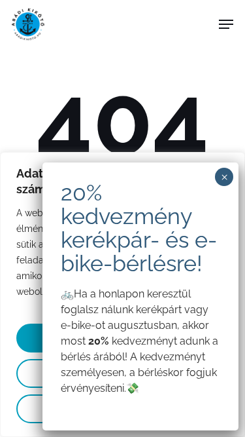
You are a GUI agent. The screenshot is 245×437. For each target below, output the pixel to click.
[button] (226, 24)
